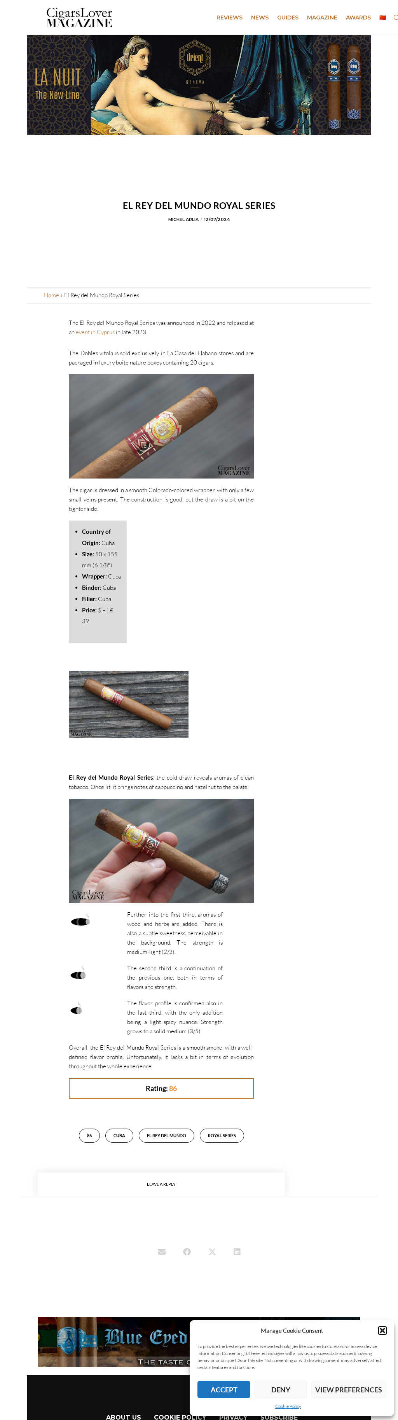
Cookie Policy (288, 1406)
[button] (382, 1330)
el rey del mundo (166, 1135)
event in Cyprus (95, 332)
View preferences (348, 1389)
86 (89, 1135)
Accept (224, 1389)
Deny (280, 1389)
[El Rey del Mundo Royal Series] (161, 1252)
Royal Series (222, 1135)
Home (51, 295)
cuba (119, 1135)
